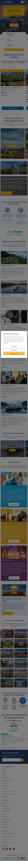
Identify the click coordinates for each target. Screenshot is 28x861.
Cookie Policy (6, 343)
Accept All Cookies (14, 353)
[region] (14, 344)
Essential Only (14, 350)
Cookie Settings (14, 346)
